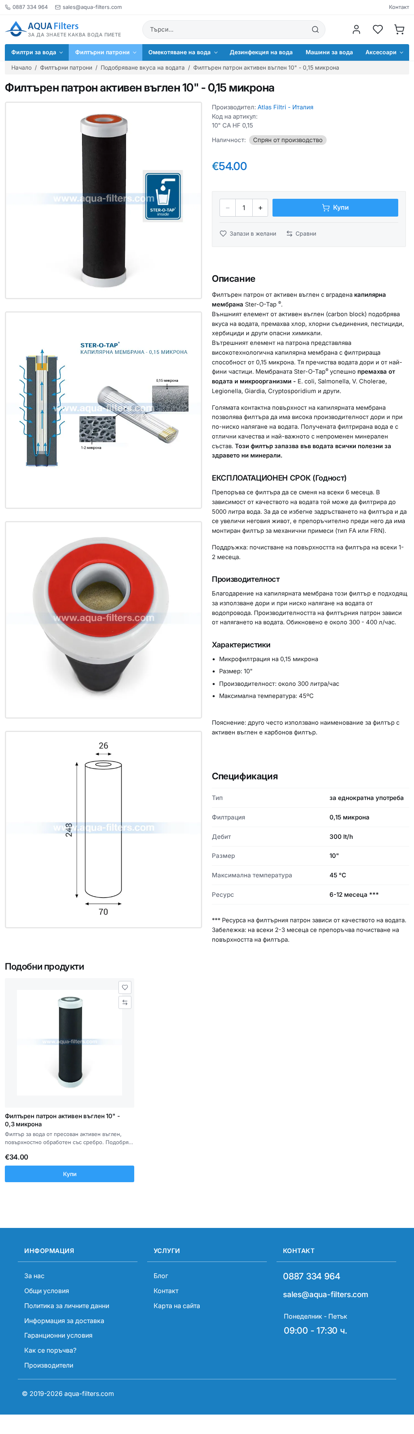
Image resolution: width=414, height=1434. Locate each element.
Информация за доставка (64, 1321)
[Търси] (315, 29)
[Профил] (356, 29)
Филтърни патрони (66, 67)
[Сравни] (124, 1002)
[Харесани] (378, 29)
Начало (21, 67)
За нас (34, 1276)
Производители (48, 1365)
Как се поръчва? (50, 1350)
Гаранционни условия (58, 1335)
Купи (69, 1173)
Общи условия (46, 1291)
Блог (161, 1276)
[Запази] (124, 987)
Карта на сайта (177, 1306)
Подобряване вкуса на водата (143, 67)
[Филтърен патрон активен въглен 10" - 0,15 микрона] (103, 200)
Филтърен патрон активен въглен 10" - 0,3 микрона (62, 1120)
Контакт (399, 7)
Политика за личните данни (66, 1306)
